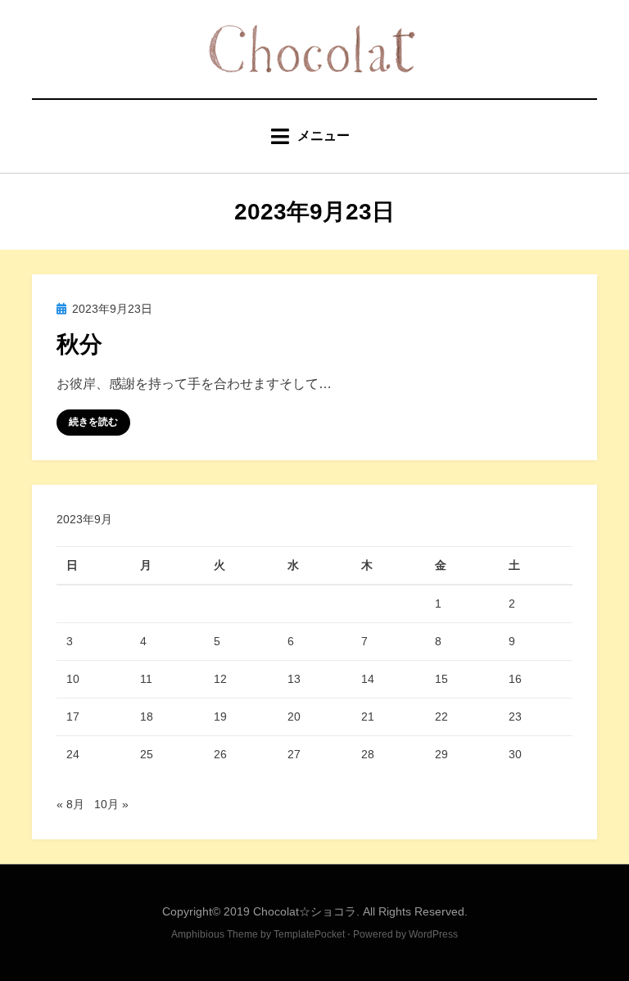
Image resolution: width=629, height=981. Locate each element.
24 (72, 754)
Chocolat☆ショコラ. (306, 911)
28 (367, 754)
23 (515, 716)
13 (294, 678)
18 (146, 716)
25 (146, 754)
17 (72, 716)
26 (220, 754)
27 (294, 754)
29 (441, 754)
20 (294, 716)
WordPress (433, 934)
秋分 (79, 344)
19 (220, 716)
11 (146, 678)
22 (441, 716)
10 (72, 678)
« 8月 (70, 804)
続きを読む (93, 421)
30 (515, 754)
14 (367, 678)
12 (220, 678)
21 (367, 716)
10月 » (111, 804)
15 (441, 678)
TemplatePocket (309, 934)
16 (515, 678)
